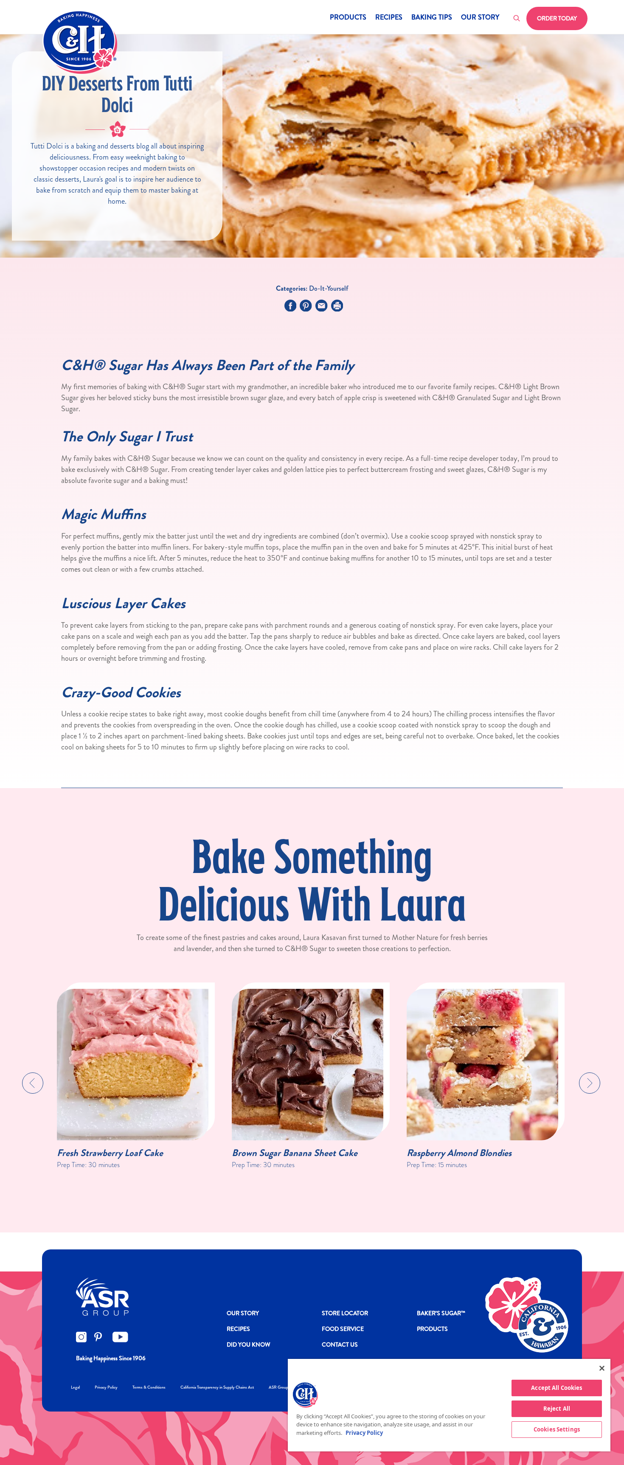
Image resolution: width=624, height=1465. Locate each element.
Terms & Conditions (149, 1387)
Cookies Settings (557, 1429)
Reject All (556, 1408)
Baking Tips (431, 18)
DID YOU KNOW (248, 1344)
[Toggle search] (517, 18)
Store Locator (345, 1313)
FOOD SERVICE (343, 1329)
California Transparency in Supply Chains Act (217, 1387)
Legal (75, 1387)
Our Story (480, 18)
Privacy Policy (106, 1387)
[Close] (601, 1368)
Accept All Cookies (556, 1388)
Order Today (557, 18)
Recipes (388, 18)
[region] (449, 1405)
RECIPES (238, 1329)
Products (348, 18)
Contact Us (340, 1344)
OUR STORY (243, 1313)
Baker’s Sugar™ (441, 1313)
